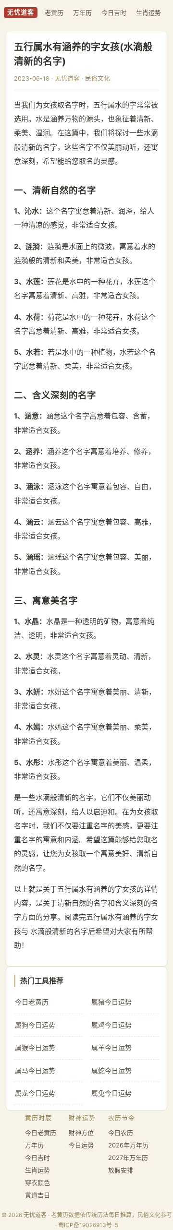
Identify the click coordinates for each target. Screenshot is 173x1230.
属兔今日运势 (111, 1093)
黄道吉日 (37, 1195)
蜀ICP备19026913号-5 (88, 1225)
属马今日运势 (35, 1070)
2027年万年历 (128, 1157)
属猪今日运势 (111, 1002)
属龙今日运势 (35, 1093)
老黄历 (54, 12)
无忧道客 (20, 12)
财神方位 (81, 1132)
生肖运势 (148, 12)
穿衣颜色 (37, 1182)
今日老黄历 (32, 1002)
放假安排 (120, 1170)
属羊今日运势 (111, 1047)
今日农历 (120, 1132)
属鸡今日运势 (111, 1025)
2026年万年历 (128, 1145)
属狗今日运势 (35, 1025)
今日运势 (81, 1145)
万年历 (82, 12)
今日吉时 (113, 12)
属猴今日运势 (35, 1047)
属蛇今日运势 (111, 1070)
